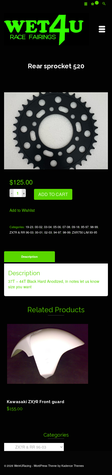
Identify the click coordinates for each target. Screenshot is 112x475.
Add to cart (53, 194)
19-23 (29, 227)
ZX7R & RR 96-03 (21, 232)
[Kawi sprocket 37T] (56, 130)
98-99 (94, 227)
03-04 (48, 227)
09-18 (75, 227)
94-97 (57, 232)
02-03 (48, 232)
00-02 (38, 227)
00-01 (39, 232)
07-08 (66, 227)
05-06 (57, 227)
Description (29, 257)
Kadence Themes (72, 466)
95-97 (85, 227)
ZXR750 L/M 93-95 (84, 232)
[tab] (29, 256)
